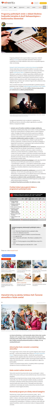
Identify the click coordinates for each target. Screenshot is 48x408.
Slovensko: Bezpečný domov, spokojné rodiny (27, 231)
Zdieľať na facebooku (9, 255)
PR (1, 302)
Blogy (28, 7)
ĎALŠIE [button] (40, 7)
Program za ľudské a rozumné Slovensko (30, 234)
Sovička (33, 7)
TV (16, 7)
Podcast (22, 7)
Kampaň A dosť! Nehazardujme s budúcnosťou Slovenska (23, 67)
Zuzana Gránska (9, 23)
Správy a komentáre (13, 10)
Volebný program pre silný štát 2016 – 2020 (26, 244)
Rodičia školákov (4, 10)
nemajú (16, 59)
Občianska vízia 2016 (24, 232)
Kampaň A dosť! (14, 250)
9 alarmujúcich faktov (18, 72)
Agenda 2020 (18, 236)
